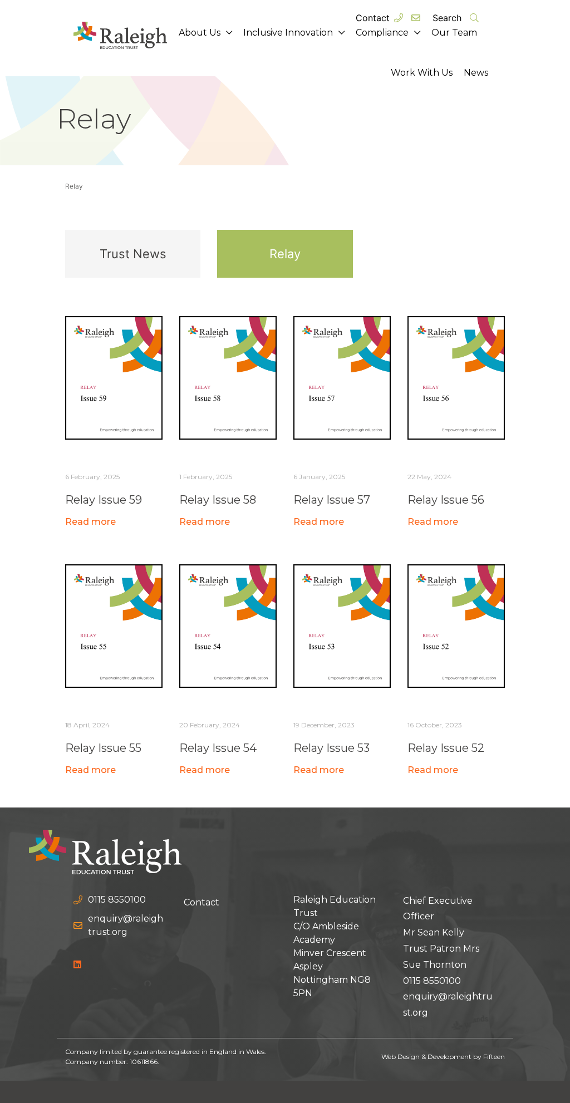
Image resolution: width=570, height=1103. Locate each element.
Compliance (382, 32)
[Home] (105, 850)
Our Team (454, 32)
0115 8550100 (432, 981)
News (476, 72)
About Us (199, 32)
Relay (285, 254)
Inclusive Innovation (288, 32)
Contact (373, 17)
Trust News (133, 254)
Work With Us (422, 72)
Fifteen (494, 1056)
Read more (90, 521)
